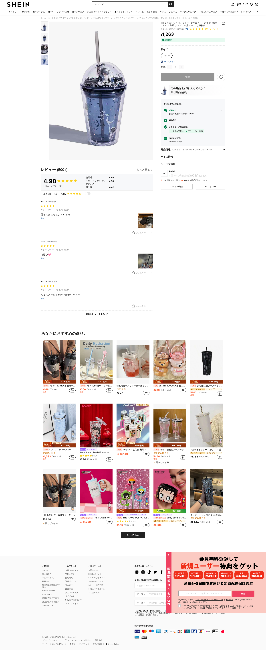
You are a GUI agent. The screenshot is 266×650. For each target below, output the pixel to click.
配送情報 (69, 578)
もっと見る (133, 535)
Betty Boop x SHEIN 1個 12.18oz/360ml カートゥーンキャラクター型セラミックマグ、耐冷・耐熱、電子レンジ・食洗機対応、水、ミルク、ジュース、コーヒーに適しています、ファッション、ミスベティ (170, 517)
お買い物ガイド (71, 570)
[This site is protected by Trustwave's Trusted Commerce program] (137, 637)
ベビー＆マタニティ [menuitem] (229, 11)
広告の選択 (97, 644)
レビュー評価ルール (96, 589)
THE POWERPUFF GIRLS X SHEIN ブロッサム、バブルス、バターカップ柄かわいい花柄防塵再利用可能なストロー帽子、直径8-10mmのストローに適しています (133, 517)
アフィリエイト (71, 604)
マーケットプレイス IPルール (54, 644)
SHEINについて (48, 570)
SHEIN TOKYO (48, 591)
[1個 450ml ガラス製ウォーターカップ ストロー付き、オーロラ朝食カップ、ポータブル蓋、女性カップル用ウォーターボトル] (59, 491)
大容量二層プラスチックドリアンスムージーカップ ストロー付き (207, 385)
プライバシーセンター (51, 640)
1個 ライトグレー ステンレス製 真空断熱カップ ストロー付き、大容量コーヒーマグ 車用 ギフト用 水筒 (206, 449)
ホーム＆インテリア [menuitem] (124, 11)
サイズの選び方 (71, 596)
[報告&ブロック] (151, 233)
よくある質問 (93, 592)
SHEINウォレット (95, 581)
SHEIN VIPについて (73, 600)
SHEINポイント (94, 574)
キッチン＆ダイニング (75, 18)
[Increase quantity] (181, 67)
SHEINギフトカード (96, 578)
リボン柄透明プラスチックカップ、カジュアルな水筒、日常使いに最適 (170, 449)
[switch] (88, 193)
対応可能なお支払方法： (145, 626)
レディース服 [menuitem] (63, 11)
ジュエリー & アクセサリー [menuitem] (99, 11)
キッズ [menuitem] (163, 11)
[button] (251, 4)
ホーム (43, 18)
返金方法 (69, 585)
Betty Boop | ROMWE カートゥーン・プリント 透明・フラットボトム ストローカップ (96, 452)
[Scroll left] (253, 12)
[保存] (221, 77)
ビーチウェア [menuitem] (78, 11)
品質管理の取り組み (50, 602)
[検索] (171, 4)
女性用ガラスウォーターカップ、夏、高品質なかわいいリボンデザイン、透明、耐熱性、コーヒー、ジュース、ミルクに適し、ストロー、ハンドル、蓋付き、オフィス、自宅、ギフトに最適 (133, 385)
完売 (187, 77)
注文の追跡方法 (71, 592)
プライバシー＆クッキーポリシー (78, 640)
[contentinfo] (181, 631)
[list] (159, 572)
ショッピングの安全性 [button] (178, 127)
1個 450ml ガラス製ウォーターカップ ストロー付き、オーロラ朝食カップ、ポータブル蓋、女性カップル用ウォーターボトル (59, 515)
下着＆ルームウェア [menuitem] (208, 11)
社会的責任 (46, 574)
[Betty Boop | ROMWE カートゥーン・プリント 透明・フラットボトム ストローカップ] (96, 425)
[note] (59, 382)
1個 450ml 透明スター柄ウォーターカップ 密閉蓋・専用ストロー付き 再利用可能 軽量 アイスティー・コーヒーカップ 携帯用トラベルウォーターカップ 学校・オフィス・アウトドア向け (96, 385)
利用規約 (98, 640)
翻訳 (42, 218)
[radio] (166, 55)
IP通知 (72, 644)
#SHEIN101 (47, 594)
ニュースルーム (48, 578)
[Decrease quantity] (170, 67)
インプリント (83, 644)
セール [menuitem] (51, 11)
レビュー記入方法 (95, 585)
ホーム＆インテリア (56, 18)
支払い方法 (70, 574)
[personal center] (233, 4)
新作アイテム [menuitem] (39, 11)
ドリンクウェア (93, 18)
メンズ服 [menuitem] (140, 11)
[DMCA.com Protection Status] (144, 637)
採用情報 (46, 581)
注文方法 (69, 589)
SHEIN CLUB (47, 605)
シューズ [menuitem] (173, 11)
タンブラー (106, 18)
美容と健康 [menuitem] (152, 11)
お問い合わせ (93, 570)
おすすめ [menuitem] (26, 11)
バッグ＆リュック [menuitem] (188, 11)
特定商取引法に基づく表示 (51, 586)
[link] (239, 4)
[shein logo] (18, 4)
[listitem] (59, 369)
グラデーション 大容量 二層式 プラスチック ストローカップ (206, 515)
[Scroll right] (257, 12)
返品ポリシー (70, 581)
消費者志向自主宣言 (50, 598)
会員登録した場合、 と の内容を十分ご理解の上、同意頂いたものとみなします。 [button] (215, 601)
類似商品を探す (179, 92)
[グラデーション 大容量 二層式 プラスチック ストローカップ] (206, 491)
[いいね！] (133, 233)
